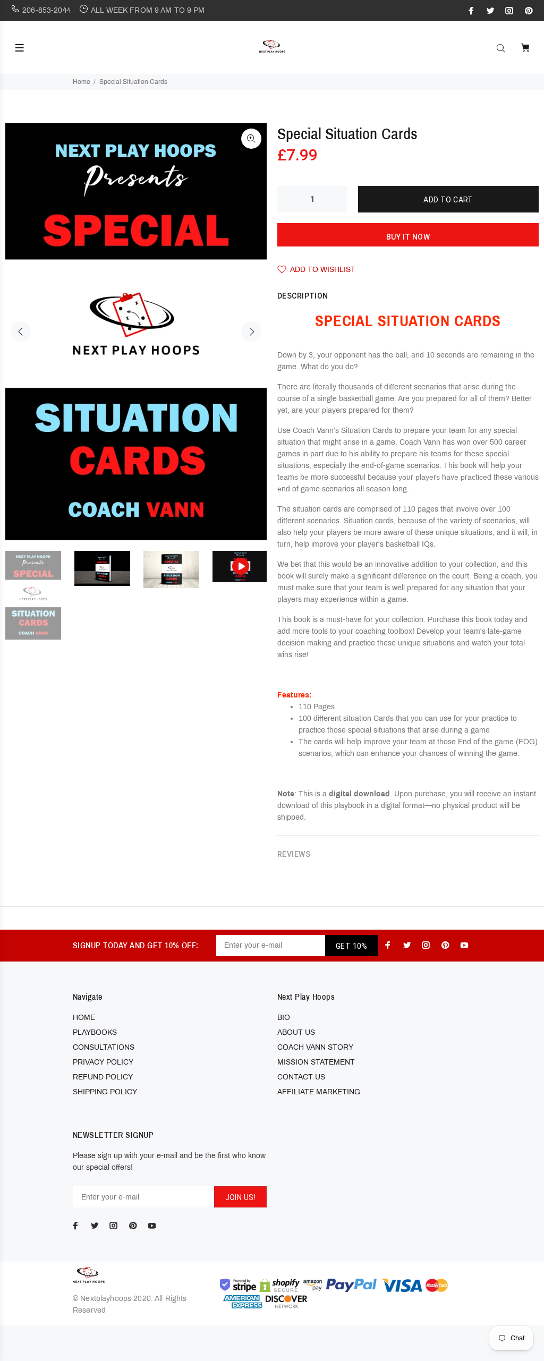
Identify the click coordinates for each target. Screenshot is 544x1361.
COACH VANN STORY (315, 1047)
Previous (21, 331)
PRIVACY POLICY (103, 1062)
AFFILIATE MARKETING (318, 1092)
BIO (283, 1018)
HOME (84, 1018)
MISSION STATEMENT (316, 1062)
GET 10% (352, 946)
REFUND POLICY (103, 1077)
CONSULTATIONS (103, 1047)
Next (251, 331)
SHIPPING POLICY (105, 1092)
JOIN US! (240, 1197)
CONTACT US (301, 1077)
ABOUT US (296, 1032)
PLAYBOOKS (95, 1032)
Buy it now (408, 237)
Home (81, 82)
